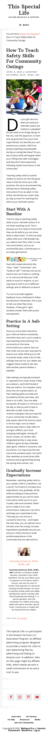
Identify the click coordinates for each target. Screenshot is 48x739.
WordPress (26, 730)
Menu (26, 25)
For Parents (22, 618)
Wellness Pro (27, 728)
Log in (37, 730)
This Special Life (24, 9)
